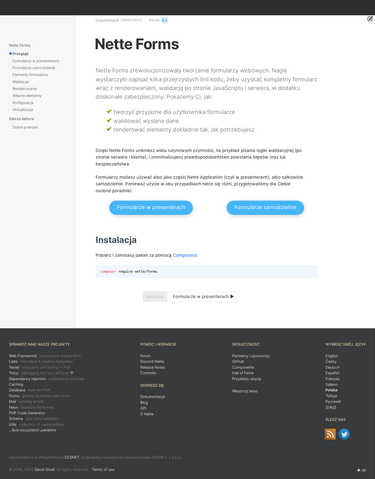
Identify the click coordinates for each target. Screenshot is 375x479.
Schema (34, 418)
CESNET (72, 457)
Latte (41, 361)
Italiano (332, 384)
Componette (243, 367)
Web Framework (45, 356)
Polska (331, 390)
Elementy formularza (30, 74)
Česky (331, 361)
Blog (144, 402)
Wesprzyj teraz (245, 391)
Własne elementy (27, 95)
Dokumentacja (107, 20)
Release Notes (152, 367)
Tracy (41, 373)
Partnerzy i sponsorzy (251, 356)
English (332, 356)
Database (29, 390)
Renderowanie (24, 88)
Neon (31, 407)
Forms (40, 396)
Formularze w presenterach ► (203, 296)
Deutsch (333, 367)
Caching (16, 384)
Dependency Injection (46, 379)
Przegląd (20, 53)
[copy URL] (139, 240)
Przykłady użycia (246, 379)
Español (332, 373)
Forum (145, 356)
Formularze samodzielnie (265, 207)
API (143, 408)
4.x (164, 20)
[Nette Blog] (330, 434)
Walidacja (20, 82)
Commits (148, 373)
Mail (26, 401)
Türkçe (331, 396)
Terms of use (103, 469)
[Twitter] (344, 434)
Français (333, 379)
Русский (333, 401)
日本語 (331, 407)
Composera (184, 255)
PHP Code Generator (27, 413)
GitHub (238, 361)
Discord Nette (152, 361)
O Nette (147, 414)
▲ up (361, 470)
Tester (40, 367)
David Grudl (45, 469)
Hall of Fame (243, 373)
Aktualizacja (22, 109)
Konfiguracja (22, 102)
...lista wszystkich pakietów (32, 430)
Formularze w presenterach (151, 207)
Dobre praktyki (25, 127)
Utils (36, 424)
